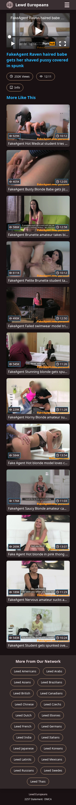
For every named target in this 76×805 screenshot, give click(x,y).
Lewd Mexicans (52, 759)
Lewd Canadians (51, 693)
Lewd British (21, 693)
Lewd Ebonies (51, 715)
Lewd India (23, 737)
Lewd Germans (52, 726)
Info (17, 87)
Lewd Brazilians (51, 682)
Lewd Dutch (24, 715)
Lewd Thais (38, 781)
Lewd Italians (51, 737)
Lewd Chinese (24, 704)
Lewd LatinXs (22, 759)
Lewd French (22, 726)
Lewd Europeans (31, 5)
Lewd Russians (24, 770)
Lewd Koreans (53, 748)
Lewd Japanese (23, 748)
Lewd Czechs (52, 704)
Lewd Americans (25, 671)
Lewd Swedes (53, 770)
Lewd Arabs (54, 671)
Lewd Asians (22, 682)
